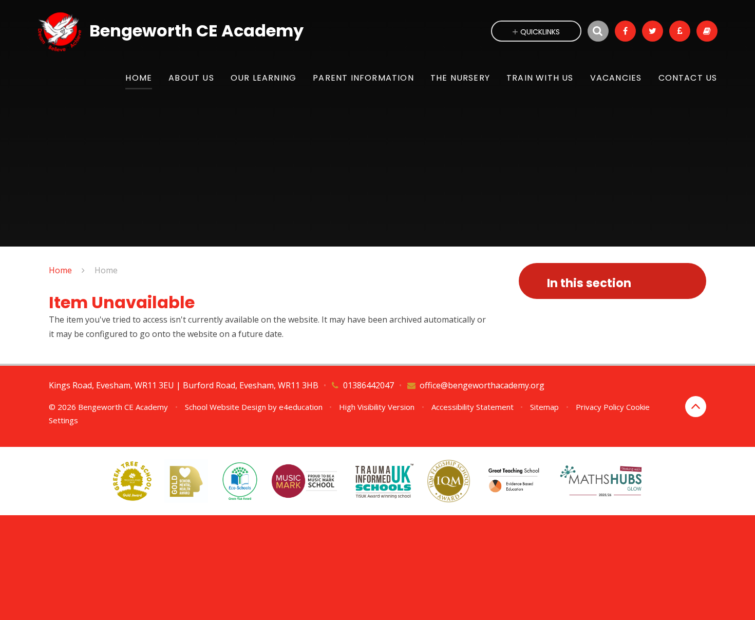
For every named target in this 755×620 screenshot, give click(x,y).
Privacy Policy (600, 407)
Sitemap (544, 407)
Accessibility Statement (472, 407)
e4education (301, 407)
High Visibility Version (376, 407)
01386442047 (368, 385)
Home (60, 270)
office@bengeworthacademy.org (482, 385)
